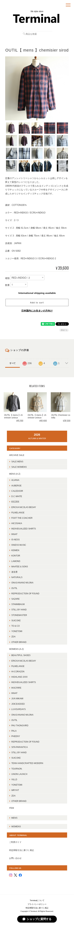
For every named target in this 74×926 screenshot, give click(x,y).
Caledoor (17, 491)
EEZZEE (15, 502)
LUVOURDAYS (18, 709)
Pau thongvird (19, 725)
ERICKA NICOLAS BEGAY (23, 507)
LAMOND (15, 561)
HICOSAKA (16, 523)
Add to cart (37, 302)
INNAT (14, 534)
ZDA (13, 636)
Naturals (16, 577)
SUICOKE (16, 620)
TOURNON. (16, 769)
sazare (15, 599)
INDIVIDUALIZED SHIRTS (23, 529)
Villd (14, 779)
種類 (7, 278)
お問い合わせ (15, 858)
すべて (12, 363)
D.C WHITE (16, 496)
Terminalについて (37, 900)
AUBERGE (16, 485)
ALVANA (15, 480)
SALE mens (17, 461)
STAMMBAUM (18, 604)
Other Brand (19, 642)
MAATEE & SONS (19, 566)
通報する (64, 330)
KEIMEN (15, 550)
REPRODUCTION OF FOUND (25, 593)
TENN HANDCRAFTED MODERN (27, 763)
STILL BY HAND (19, 752)
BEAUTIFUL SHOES (20, 655)
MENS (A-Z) (14, 474)
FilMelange (17, 512)
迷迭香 (14, 572)
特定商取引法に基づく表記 (21, 850)
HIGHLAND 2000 (19, 677)
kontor (15, 555)
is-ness (15, 539)
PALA (14, 731)
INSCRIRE (16, 688)
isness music (18, 545)
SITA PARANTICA (19, 747)
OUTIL (14, 588)
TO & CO (15, 626)
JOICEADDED (18, 704)
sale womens (19, 467)
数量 (7, 285)
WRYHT (15, 790)
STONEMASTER (19, 615)
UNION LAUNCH (19, 774)
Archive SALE (16, 455)
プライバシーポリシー (37, 904)
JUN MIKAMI (17, 698)
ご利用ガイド (15, 842)
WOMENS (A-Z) (16, 649)
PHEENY (15, 736)
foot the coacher (22, 518)
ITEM (11, 808)
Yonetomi (16, 631)
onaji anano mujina (22, 582)
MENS (14, 818)
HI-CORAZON (17, 671)
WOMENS (16, 826)
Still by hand (19, 609)
